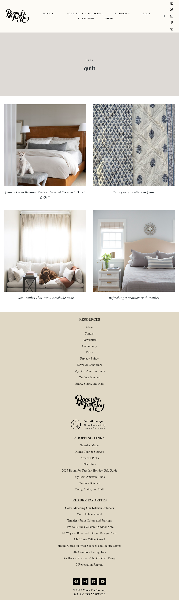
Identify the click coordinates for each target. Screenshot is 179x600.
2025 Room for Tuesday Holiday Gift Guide (89, 470)
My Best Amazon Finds (89, 371)
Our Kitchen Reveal (89, 514)
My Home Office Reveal (89, 539)
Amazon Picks (89, 458)
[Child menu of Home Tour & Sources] (85, 13)
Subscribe (86, 18)
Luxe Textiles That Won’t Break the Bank (45, 297)
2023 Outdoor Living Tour (89, 552)
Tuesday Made (89, 445)
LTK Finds (89, 464)
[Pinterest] (172, 9)
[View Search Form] (164, 16)
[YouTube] (172, 29)
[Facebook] (172, 23)
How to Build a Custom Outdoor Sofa (90, 526)
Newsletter (89, 339)
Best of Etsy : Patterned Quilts (134, 192)
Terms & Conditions (89, 364)
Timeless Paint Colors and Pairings (89, 520)
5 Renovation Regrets (89, 564)
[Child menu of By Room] (122, 13)
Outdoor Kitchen (89, 377)
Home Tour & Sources (89, 451)
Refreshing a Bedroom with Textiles (134, 297)
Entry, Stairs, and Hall (89, 383)
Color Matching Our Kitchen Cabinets (89, 508)
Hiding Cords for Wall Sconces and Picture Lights (89, 545)
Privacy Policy (89, 358)
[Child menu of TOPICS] (49, 13)
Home (89, 60)
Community (89, 346)
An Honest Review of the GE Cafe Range (89, 558)
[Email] (172, 16)
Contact (89, 333)
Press (89, 352)
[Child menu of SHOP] (110, 18)
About (146, 13)
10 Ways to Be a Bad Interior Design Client (89, 533)
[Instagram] (172, 3)
